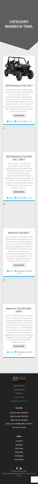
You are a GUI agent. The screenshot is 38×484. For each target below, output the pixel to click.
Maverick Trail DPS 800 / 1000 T (19, 310)
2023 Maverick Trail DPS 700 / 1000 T (19, 158)
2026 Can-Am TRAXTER (19, 416)
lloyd (11, 121)
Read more (19, 115)
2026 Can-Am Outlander (19, 412)
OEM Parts (19, 448)
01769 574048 (19, 397)
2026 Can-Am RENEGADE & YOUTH (19, 423)
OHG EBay (19, 452)
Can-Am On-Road (19, 427)
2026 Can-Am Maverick (19, 420)
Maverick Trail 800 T (19, 232)
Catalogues (19, 456)
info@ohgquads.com (19, 401)
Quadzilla (19, 445)
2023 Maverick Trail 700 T (19, 85)
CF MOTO (19, 441)
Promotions (19, 459)
